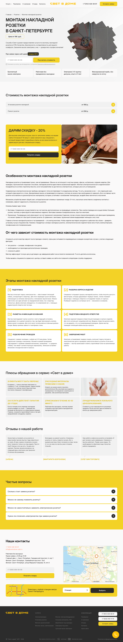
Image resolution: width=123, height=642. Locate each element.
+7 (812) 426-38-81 (90, 4)
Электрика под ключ (61, 625)
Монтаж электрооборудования (64, 617)
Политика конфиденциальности (107, 639)
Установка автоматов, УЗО (63, 620)
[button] (61, 104)
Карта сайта (85, 628)
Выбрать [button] (102, 590)
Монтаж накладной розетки (31, 14)
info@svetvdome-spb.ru (14, 549)
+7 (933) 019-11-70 (108, 619)
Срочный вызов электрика (63, 628)
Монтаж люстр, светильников (44, 625)
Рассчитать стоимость (46, 60)
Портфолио (17, 4)
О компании (26, 4)
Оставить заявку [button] (108, 4)
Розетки (17, 14)
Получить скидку (33, 155)
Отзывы (34, 4)
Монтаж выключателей (42, 623)
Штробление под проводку (63, 623)
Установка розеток (41, 620)
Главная (8, 14)
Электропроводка (40, 617)
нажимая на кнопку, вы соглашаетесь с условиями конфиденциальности (24, 579)
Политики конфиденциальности (46, 64)
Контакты (42, 4)
